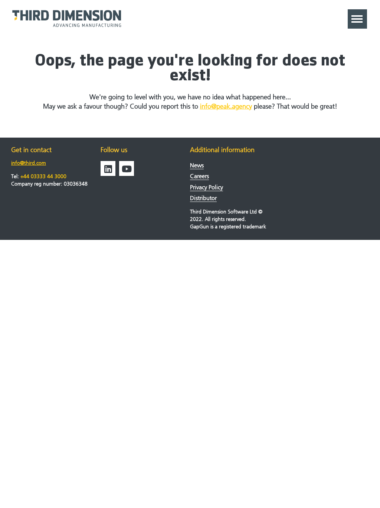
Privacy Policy (206, 187)
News (197, 165)
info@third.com (28, 163)
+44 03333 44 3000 (43, 176)
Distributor (203, 198)
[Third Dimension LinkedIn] (108, 168)
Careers (199, 176)
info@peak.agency (226, 106)
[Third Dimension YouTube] (126, 168)
